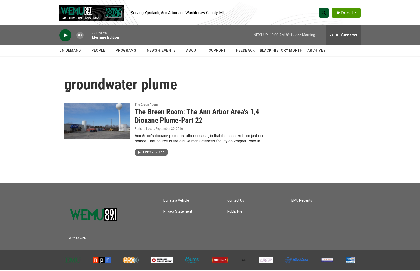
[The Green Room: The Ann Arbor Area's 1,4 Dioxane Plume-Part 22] (97, 121)
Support (217, 50)
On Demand (70, 50)
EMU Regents (301, 200)
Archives (316, 50)
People (98, 50)
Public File (234, 211)
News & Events (161, 50)
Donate (348, 12)
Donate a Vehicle (176, 200)
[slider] (87, 35)
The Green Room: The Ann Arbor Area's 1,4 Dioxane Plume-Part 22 (197, 115)
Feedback (245, 50)
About (192, 50)
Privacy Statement (177, 211)
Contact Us (235, 200)
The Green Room (146, 105)
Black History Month (281, 50)
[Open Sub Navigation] (85, 50)
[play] (65, 35)
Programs (126, 50)
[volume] (80, 35)
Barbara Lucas (144, 129)
